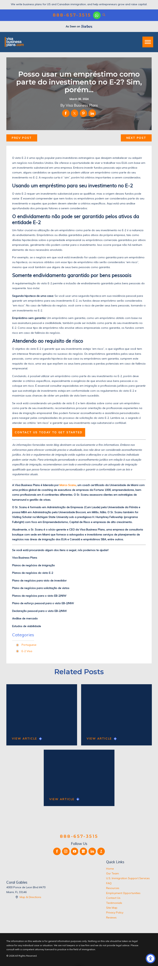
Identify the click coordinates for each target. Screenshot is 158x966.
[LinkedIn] (92, 851)
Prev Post (22, 138)
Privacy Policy (114, 912)
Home (110, 868)
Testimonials (114, 903)
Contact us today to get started (48, 432)
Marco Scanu (68, 485)
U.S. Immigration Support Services (128, 878)
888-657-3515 (72, 15)
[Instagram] (66, 851)
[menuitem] (129, 868)
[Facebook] (57, 851)
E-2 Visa (27, 651)
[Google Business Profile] (83, 851)
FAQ (109, 883)
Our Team (112, 873)
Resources (112, 888)
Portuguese (29, 645)
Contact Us (113, 898)
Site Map (111, 907)
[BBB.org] (101, 851)
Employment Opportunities (123, 893)
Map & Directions (30, 897)
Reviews (111, 917)
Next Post (136, 138)
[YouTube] (74, 851)
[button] (150, 958)
